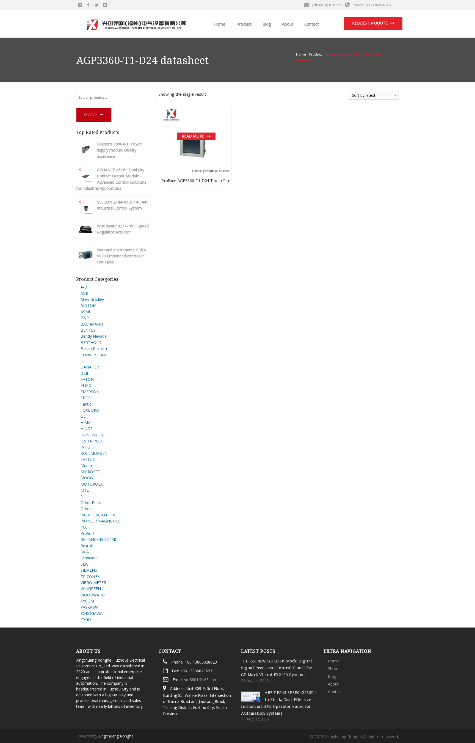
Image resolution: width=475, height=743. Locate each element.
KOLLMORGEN (94, 453)
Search (90, 114)
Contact (311, 24)
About (287, 24)
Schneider (89, 557)
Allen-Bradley (92, 299)
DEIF (85, 373)
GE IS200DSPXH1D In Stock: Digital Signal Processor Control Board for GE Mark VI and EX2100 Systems (276, 667)
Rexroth (88, 545)
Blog (266, 24)
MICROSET (90, 471)
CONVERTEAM (94, 354)
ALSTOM (88, 305)
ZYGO (86, 619)
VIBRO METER (93, 582)
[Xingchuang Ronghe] (136, 23)
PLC (84, 527)
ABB (85, 293)
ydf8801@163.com (200, 679)
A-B (84, 287)
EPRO (86, 397)
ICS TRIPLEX (92, 441)
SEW (85, 564)
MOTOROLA (92, 484)
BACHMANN (92, 324)
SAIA (85, 551)
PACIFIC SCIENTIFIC (98, 515)
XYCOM (87, 601)
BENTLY (88, 330)
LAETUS (88, 459)
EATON (87, 379)
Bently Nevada (94, 336)
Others (87, 508)
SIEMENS (89, 570)
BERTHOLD (91, 342)
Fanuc (86, 404)
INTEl (85, 447)
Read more (193, 136)
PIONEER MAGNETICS (100, 521)
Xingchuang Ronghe (116, 736)
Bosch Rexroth (94, 348)
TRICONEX (90, 576)
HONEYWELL (92, 434)
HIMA (85, 422)
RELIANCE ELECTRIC (99, 539)
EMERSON (90, 391)
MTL (85, 490)
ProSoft (87, 533)
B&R (85, 317)
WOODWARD (93, 595)
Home (218, 24)
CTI (84, 361)
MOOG (87, 477)
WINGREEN (91, 588)
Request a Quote (370, 23)
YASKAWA (89, 607)
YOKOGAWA (92, 613)
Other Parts (91, 502)
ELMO (86, 385)
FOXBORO (90, 410)
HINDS (87, 428)
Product (243, 24)
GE (83, 416)
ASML (86, 311)
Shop (332, 668)
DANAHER (90, 367)
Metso (86, 465)
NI (83, 496)
